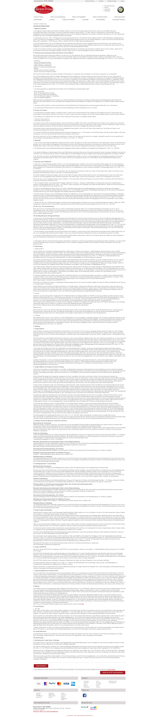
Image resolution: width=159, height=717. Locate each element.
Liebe (97, 681)
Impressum (63, 694)
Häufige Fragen (111, 1)
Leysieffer (85, 19)
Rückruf (50, 697)
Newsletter (38, 693)
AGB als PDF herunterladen (112, 672)
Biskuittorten (38, 19)
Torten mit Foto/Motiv (79, 17)
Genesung (98, 682)
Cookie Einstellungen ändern (64, 698)
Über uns (63, 696)
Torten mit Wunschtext (100, 17)
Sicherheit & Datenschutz (40, 24)
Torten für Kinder (119, 17)
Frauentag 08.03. (112, 682)
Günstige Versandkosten (39, 695)
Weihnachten (86, 687)
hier (83, 604)
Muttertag (86, 685)
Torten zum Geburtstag (57, 17)
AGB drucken (41, 666)
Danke (97, 685)
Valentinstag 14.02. (113, 681)
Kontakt (101, 1)
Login (122, 1)
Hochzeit (98, 687)
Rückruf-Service (90, 1)
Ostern (85, 684)
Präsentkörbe (100, 19)
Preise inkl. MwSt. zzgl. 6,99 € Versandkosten (45, 711)
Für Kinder (98, 684)
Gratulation (86, 682)
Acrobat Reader (111, 669)
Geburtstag (86, 681)
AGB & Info (38, 697)
